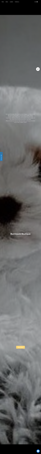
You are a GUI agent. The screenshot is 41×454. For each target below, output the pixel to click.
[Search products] (38, 69)
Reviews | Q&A (1, 157)
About (7, 1)
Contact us (17, 1)
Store (3, 1)
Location (11, 1)
